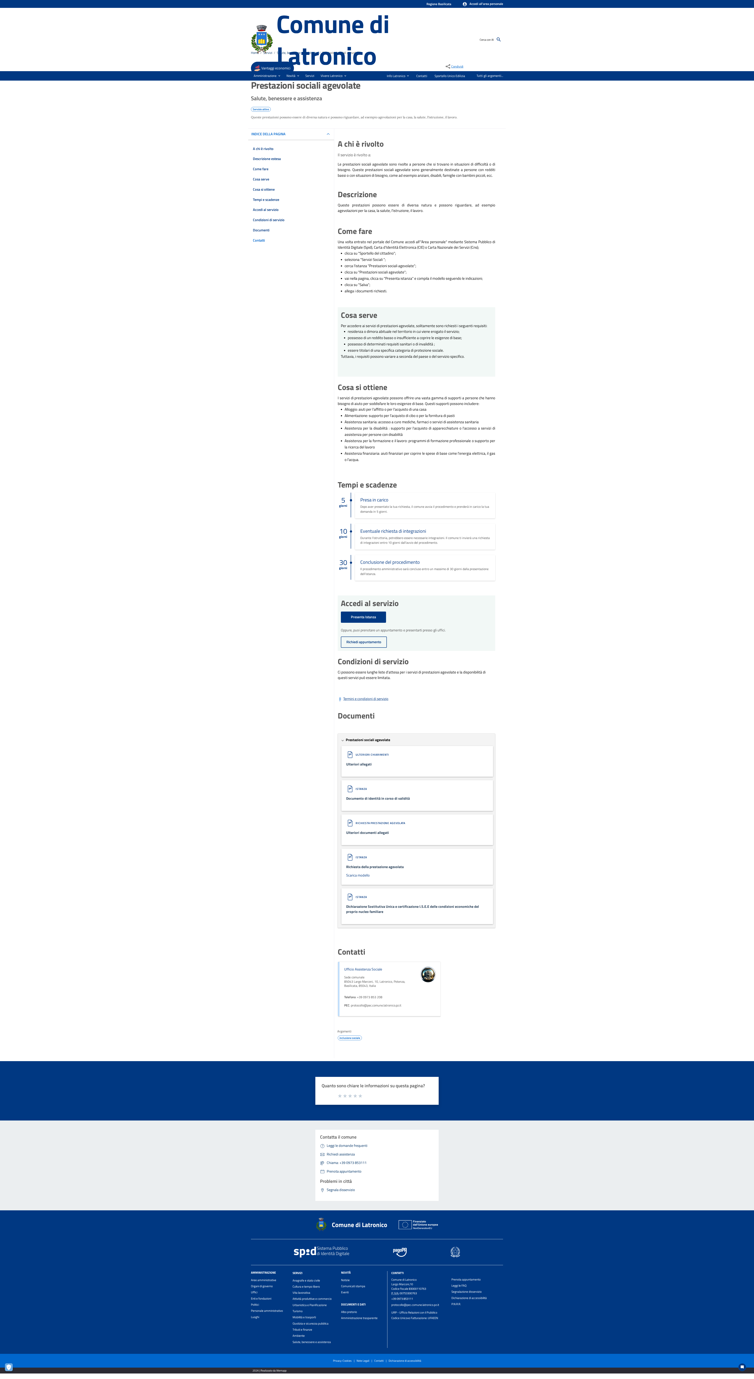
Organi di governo (262, 1286)
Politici (255, 1304)
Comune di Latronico (332, 39)
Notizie (345, 1280)
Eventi (345, 1292)
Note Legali (363, 1361)
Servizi (297, 1273)
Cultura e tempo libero (306, 1286)
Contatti (397, 1273)
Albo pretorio (349, 1312)
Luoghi (255, 1317)
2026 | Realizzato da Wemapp (269, 1370)
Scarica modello (358, 875)
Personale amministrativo (267, 1310)
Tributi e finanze (302, 1329)
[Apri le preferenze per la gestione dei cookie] (10, 1368)
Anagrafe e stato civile (306, 1280)
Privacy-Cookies (342, 1361)
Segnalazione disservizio (466, 1291)
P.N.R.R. (456, 1304)
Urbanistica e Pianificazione (310, 1305)
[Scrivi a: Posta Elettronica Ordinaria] (419, 1308)
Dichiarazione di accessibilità (469, 1298)
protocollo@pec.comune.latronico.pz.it (415, 1305)
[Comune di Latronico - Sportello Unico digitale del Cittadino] (262, 39)
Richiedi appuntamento (363, 642)
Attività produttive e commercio (312, 1298)
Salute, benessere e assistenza (312, 1342)
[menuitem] (394, 75)
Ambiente (299, 1335)
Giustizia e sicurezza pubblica (311, 1323)
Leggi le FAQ (459, 1285)
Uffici (254, 1292)
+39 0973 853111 (402, 1298)
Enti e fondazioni (261, 1298)
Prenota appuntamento (466, 1279)
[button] (482, 4)
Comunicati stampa (353, 1286)
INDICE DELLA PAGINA (268, 134)
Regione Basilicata (438, 4)
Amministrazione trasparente (359, 1318)
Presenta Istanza (363, 617)
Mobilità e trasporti (304, 1317)
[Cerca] (498, 39)
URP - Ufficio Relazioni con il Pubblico (414, 1312)
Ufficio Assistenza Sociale (363, 969)
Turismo (298, 1311)
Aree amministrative (263, 1280)
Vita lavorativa (301, 1292)
